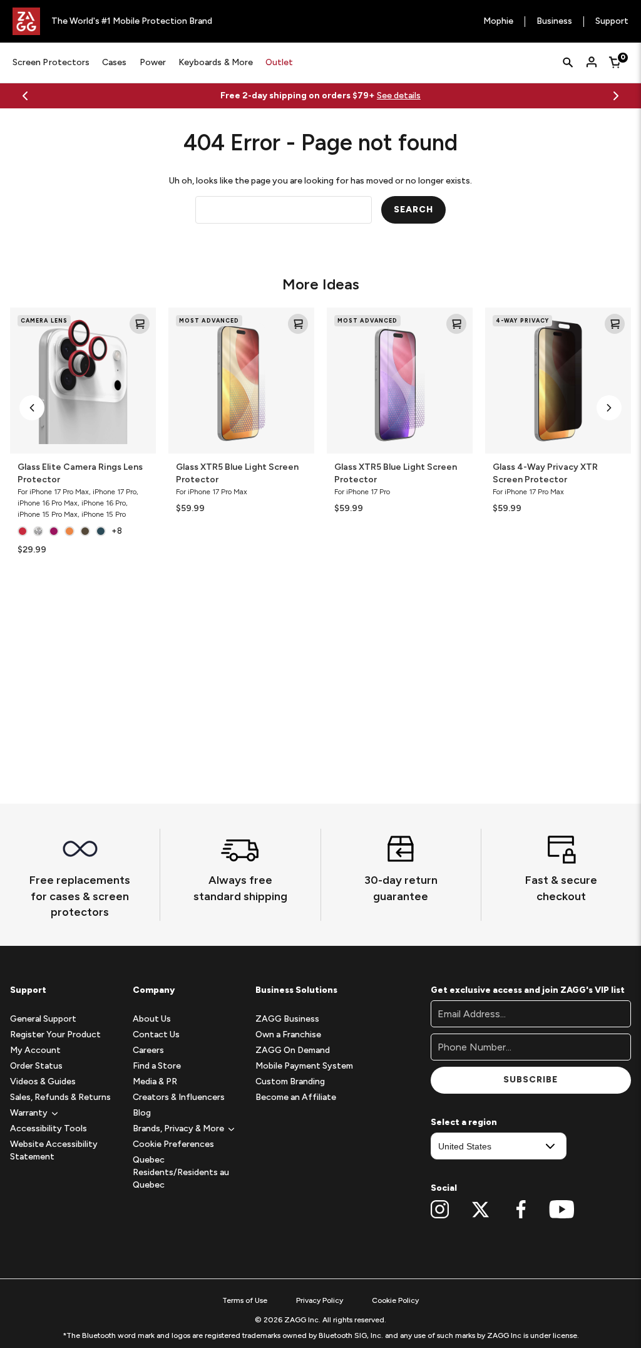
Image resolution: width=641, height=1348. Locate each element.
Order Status (36, 1065)
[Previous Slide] (25, 96)
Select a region (464, 1122)
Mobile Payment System (304, 1065)
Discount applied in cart (419, 95)
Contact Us (156, 1034)
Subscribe (530, 1079)
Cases (114, 62)
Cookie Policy (395, 1300)
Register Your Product (55, 1034)
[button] (31, 407)
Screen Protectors (51, 62)
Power (153, 62)
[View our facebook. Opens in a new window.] (521, 1209)
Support (611, 21)
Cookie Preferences (173, 1144)
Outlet (279, 62)
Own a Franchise (288, 1034)
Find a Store (157, 1065)
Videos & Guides (43, 1081)
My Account (35, 1050)
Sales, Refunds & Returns (60, 1097)
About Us (152, 1019)
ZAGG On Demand (292, 1050)
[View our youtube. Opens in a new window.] (562, 1209)
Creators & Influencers (179, 1097)
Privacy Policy (319, 1300)
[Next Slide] (616, 96)
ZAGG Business (287, 1019)
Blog (142, 1112)
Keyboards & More (215, 62)
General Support (43, 1019)
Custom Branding (290, 1081)
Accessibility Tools (48, 1128)
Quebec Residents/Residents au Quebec (181, 1172)
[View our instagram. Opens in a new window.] (440, 1209)
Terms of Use (244, 1300)
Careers (148, 1050)
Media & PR (155, 1081)
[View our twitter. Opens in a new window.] (480, 1209)
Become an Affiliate (295, 1097)
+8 (116, 531)
